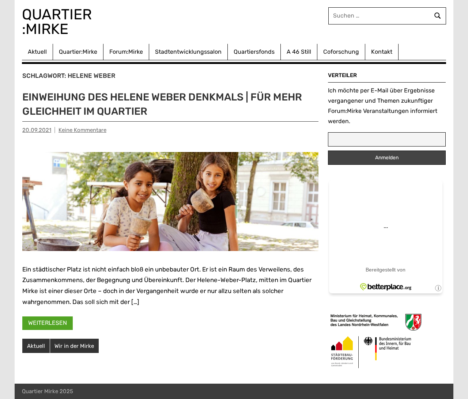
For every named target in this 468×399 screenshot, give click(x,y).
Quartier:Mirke (78, 51)
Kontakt (381, 51)
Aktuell (37, 51)
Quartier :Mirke (58, 22)
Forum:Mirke (126, 51)
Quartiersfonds (254, 51)
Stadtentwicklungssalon (188, 51)
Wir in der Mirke (74, 346)
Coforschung (341, 51)
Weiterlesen (47, 322)
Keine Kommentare (82, 130)
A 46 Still (299, 51)
